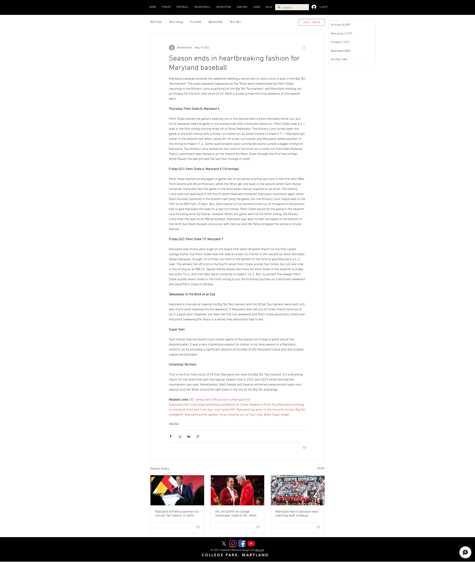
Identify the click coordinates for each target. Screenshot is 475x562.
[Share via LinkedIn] (189, 436)
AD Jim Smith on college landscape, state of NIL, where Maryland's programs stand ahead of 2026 (236, 514)
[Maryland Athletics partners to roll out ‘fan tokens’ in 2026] (177, 490)
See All (321, 468)
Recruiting (176, 22)
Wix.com (259, 550)
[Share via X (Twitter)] (179, 436)
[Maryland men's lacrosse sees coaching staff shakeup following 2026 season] (298, 490)
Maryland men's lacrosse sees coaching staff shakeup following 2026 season (296, 514)
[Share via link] (198, 436)
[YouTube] (251, 543)
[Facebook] (242, 543)
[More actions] (304, 48)
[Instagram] (233, 543)
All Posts (156, 22)
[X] (223, 543)
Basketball (216, 22)
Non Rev (235, 22)
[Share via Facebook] (170, 436)
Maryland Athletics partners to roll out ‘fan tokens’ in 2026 (176, 514)
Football (195, 22)
